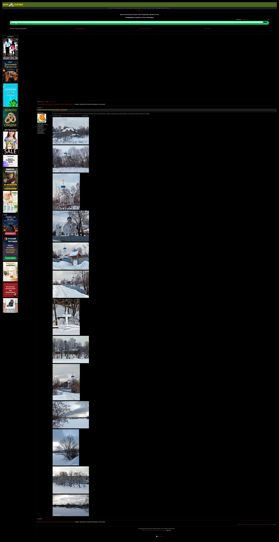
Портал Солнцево (129, 8)
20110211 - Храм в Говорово (67, 115)
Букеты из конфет (137, 8)
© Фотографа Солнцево (77, 115)
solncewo (39, 111)
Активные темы (139, 10)
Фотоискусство (71, 104)
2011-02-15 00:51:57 (60, 111)
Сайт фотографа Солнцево (118, 8)
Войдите (44, 101)
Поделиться (55, 111)
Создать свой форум (162, 530)
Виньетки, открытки (146, 530)
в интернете (19, 23)
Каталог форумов (251, 524)
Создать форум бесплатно (261, 524)
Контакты (167, 8)
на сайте (13, 23)
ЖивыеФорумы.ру (269, 524)
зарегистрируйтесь (51, 101)
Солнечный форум (154, 530)
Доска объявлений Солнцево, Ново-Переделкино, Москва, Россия (52, 104)
